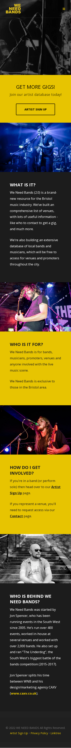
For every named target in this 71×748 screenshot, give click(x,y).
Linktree (55, 733)
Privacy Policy (39, 733)
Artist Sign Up (19, 733)
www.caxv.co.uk (23, 693)
